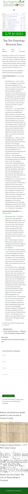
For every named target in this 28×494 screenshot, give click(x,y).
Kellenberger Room (10, 216)
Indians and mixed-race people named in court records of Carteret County (12, 415)
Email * (4, 361)
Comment (5, 374)
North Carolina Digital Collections (14, 240)
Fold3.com (8, 155)
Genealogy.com (9, 179)
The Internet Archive (10, 296)
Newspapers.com (10, 138)
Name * (4, 355)
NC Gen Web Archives (11, 267)
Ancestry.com (9, 108)
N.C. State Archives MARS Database (15, 249)
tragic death (14, 141)
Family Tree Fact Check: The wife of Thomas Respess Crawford (12, 477)
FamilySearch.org (10, 81)
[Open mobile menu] (14, 9)
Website (4, 368)
